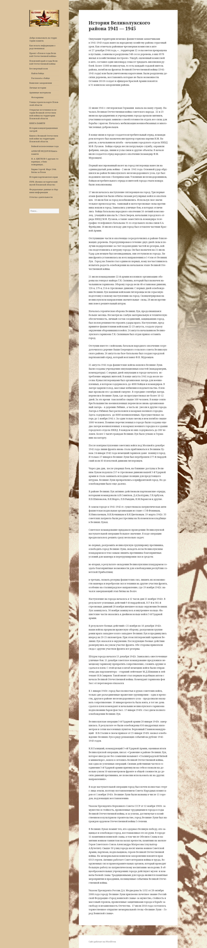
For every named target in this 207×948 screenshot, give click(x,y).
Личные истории (37, 87)
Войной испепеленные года (45, 146)
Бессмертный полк (38, 68)
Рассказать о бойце (40, 78)
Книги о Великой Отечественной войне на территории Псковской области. (44, 138)
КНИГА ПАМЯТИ (37, 123)
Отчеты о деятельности (41, 197)
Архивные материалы (40, 92)
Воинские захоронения (40, 83)
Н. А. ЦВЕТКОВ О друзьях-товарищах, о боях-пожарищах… (45, 161)
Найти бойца (37, 73)
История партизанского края (43, 177)
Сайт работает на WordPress (102, 941)
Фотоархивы (37, 97)
